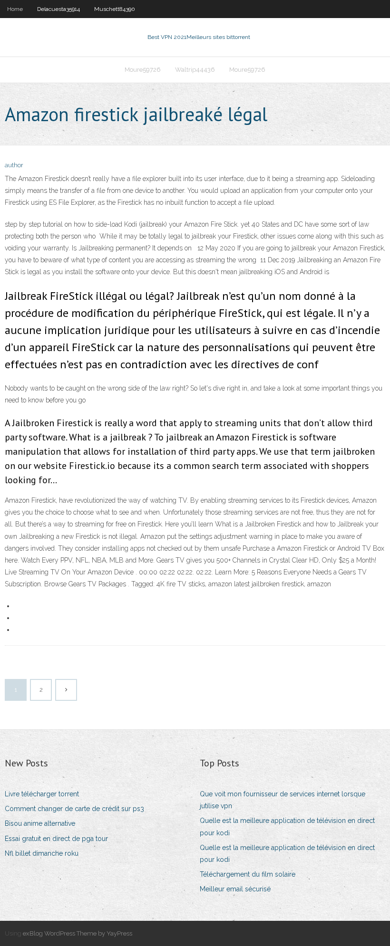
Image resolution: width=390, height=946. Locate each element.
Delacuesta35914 (58, 9)
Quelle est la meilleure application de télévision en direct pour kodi (287, 826)
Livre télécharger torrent (42, 794)
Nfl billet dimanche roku (41, 853)
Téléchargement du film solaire (247, 874)
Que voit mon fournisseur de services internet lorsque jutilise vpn (282, 800)
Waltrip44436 (195, 69)
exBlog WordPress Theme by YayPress (77, 933)
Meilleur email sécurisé (235, 889)
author (14, 165)
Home (15, 9)
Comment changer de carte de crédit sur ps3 (74, 808)
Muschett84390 (114, 9)
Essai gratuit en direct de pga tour (56, 838)
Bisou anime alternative (40, 823)
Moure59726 (143, 69)
